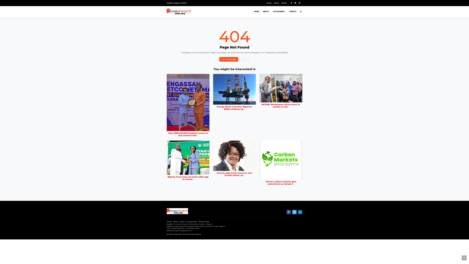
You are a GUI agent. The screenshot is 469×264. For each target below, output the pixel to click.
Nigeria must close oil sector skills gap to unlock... (188, 178)
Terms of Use (204, 222)
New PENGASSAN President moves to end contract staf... (188, 134)
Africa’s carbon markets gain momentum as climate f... (281, 183)
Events (284, 3)
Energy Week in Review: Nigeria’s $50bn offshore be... (234, 108)
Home (269, 3)
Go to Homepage (228, 59)
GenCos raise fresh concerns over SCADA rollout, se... (234, 174)
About (276, 3)
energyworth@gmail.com (182, 231)
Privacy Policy (191, 222)
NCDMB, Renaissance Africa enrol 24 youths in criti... (281, 105)
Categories (278, 11)
